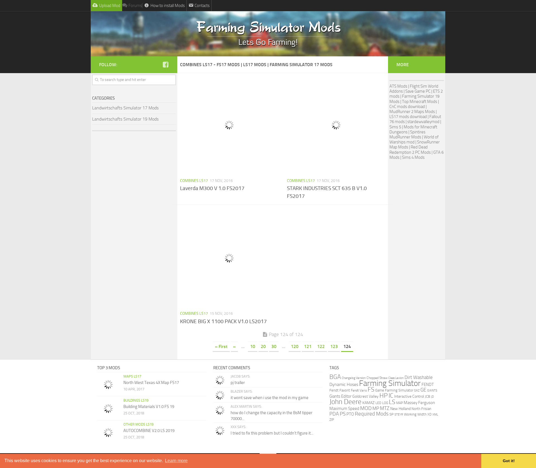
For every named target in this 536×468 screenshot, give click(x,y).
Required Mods (372, 414)
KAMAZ (368, 402)
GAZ (417, 390)
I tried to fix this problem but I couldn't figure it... (272, 433)
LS (392, 402)
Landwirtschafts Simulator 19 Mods (125, 119)
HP (383, 395)
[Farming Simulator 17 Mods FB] (165, 64)
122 (321, 346)
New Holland (400, 408)
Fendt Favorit (339, 390)
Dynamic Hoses (343, 384)
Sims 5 (395, 126)
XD (429, 414)
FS (371, 389)
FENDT (428, 384)
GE (423, 390)
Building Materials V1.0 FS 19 (148, 406)
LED (378, 403)
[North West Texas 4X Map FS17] (108, 384)
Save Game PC (417, 91)
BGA (335, 377)
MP (375, 408)
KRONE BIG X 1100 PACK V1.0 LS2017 (223, 321)
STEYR (398, 414)
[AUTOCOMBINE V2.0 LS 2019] (108, 432)
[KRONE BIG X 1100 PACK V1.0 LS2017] (229, 258)
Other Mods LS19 (138, 424)
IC (391, 395)
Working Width (415, 414)
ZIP (331, 419)
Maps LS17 (132, 376)
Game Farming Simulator (394, 390)
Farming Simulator (390, 383)
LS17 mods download (408, 116)
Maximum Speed (344, 408)
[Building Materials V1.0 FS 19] (108, 408)
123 (334, 346)
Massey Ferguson (419, 402)
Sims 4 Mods (413, 157)
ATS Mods (398, 86)
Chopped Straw (377, 378)
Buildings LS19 (136, 400)
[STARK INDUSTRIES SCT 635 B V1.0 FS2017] (336, 125)
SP (391, 414)
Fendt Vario (359, 390)
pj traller (238, 382)
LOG (385, 403)
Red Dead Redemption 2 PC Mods (410, 150)
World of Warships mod (414, 140)
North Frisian (421, 409)
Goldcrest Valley (365, 396)
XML (435, 414)
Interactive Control (409, 396)
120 (294, 346)
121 (308, 346)
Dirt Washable (419, 377)
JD (432, 397)
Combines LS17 (194, 180)
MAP (399, 403)
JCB (427, 396)
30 (273, 346)
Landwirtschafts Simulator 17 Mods (125, 108)
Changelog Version (354, 378)
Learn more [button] (176, 460)
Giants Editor (340, 396)
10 (252, 346)
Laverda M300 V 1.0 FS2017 (212, 188)
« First (221, 346)
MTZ (384, 408)
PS (343, 414)
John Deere (345, 402)
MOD (366, 408)
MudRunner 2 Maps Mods (412, 111)
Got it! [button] (509, 461)
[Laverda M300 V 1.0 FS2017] (229, 125)
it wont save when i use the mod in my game (269, 397)
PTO (350, 414)
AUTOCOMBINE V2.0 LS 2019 (148, 430)
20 (263, 346)
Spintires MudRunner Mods (407, 134)
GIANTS (432, 390)
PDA (334, 414)
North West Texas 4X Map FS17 (151, 382)
